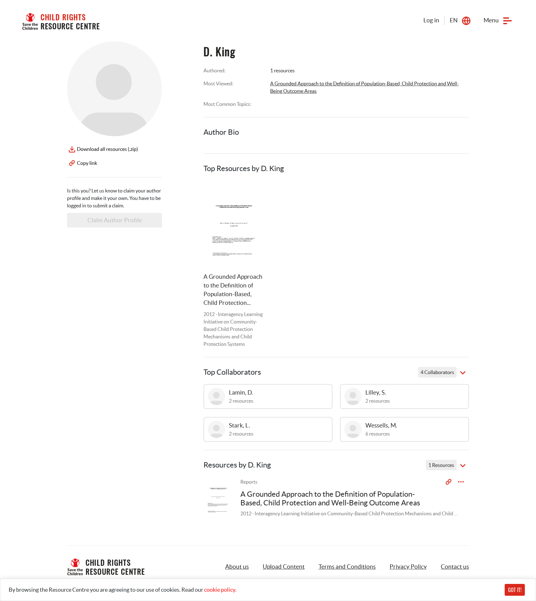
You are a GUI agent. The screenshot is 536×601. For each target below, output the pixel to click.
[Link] (252, 193)
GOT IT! (514, 590)
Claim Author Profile (114, 220)
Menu (491, 20)
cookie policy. (220, 589)
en (454, 20)
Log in (431, 20)
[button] (284, 567)
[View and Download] (461, 482)
